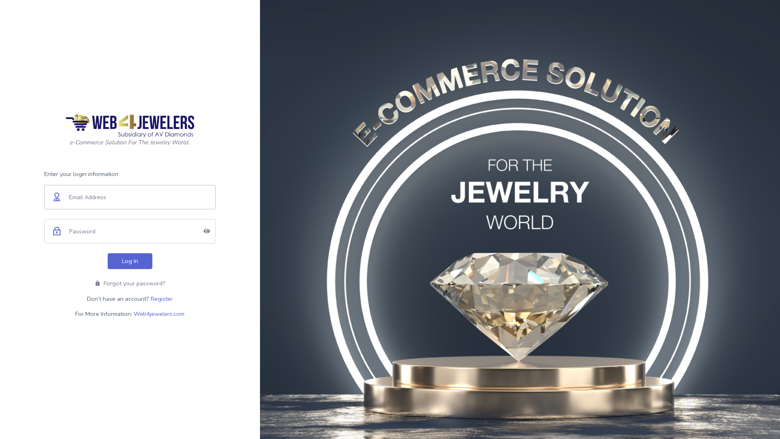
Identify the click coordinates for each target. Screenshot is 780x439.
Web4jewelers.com (159, 314)
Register (162, 299)
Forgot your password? (133, 283)
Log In (130, 261)
